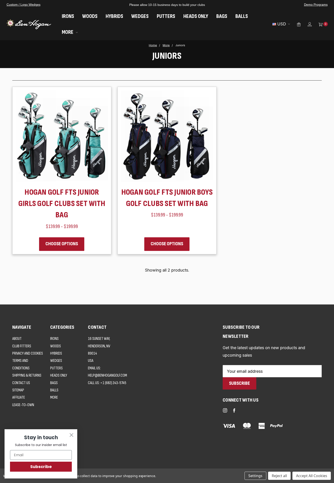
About (17, 338)
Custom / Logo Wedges (23, 4)
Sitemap (18, 390)
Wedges (140, 16)
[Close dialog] (71, 435)
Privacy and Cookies (27, 353)
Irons (68, 16)
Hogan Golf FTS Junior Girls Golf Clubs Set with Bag (61, 203)
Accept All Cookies (311, 475)
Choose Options (61, 244)
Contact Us (21, 382)
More (68, 32)
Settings (255, 475)
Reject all (279, 475)
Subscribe (41, 466)
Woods (89, 16)
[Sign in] (306, 24)
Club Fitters (21, 346)
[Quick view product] (99, 99)
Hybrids (114, 16)
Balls (241, 16)
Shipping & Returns (26, 375)
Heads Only (195, 16)
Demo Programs (316, 4)
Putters (166, 16)
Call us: (107, 382)
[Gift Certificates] (295, 24)
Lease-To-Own (23, 404)
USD (281, 24)
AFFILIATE (18, 397)
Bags (221, 16)
